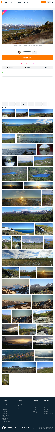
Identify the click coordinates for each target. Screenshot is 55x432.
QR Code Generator (4, 421)
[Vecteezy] (2, 2)
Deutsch (45, 409)
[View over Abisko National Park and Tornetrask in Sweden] (25, 160)
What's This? (14, 72)
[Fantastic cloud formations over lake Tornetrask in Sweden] (10, 328)
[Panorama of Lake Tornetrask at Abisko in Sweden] (19, 149)
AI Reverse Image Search (6, 415)
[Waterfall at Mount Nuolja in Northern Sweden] (10, 272)
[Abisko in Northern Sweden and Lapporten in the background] (28, 272)
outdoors (38, 103)
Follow (34, 52)
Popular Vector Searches (20, 410)
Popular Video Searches (20, 417)
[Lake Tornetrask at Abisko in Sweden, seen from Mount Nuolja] (18, 228)
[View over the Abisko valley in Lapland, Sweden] (27, 125)
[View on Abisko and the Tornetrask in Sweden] (8, 137)
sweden (5, 103)
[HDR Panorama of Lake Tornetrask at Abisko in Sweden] (35, 137)
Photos (13, 2)
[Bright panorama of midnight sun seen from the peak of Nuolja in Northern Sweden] (38, 184)
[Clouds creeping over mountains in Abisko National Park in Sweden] (42, 301)
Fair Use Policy (49, 428)
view (45, 103)
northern (31, 103)
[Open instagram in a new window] (17, 428)
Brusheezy (4, 403)
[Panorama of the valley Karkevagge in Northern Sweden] (19, 367)
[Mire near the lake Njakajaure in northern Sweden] (47, 197)
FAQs (33, 403)
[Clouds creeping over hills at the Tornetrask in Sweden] (44, 355)
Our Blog (34, 409)
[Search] (48, 6)
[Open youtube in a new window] (28, 428)
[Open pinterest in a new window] (22, 428)
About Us (34, 407)
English (45, 403)
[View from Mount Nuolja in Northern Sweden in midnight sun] (15, 285)
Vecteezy (4, 405)
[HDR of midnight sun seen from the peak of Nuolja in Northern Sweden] (45, 272)
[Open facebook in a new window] (15, 428)
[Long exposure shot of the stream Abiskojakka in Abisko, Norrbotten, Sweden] (43, 315)
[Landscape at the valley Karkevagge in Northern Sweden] (8, 113)
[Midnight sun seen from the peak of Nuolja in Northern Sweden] (12, 184)
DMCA (18, 406)
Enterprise (4, 409)
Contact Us (34, 405)
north (18, 103)
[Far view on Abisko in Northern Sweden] (43, 160)
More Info (5, 74)
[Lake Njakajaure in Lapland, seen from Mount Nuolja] (40, 173)
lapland (24, 103)
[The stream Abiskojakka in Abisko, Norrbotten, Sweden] (16, 242)
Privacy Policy (42, 428)
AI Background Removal (5, 418)
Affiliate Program (21, 408)
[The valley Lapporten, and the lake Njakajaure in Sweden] (27, 213)
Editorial (26, 2)
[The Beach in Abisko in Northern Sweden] (27, 328)
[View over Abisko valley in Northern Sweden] (41, 113)
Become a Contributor (34, 411)
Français (45, 411)
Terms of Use (35, 428)
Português (45, 407)
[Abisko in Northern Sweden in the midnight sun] (18, 355)
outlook (12, 103)
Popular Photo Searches (20, 414)
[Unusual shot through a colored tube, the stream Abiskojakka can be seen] (45, 149)
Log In (48, 2)
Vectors (6, 2)
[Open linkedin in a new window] (20, 428)
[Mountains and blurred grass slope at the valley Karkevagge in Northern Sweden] (45, 367)
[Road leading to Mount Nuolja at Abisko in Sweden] (6, 242)
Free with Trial (27, 57)
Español (45, 405)
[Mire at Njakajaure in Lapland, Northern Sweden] (32, 242)
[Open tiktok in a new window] (24, 428)
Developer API (5, 412)
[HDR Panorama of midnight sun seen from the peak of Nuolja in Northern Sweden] (21, 197)
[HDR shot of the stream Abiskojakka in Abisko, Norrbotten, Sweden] (45, 328)
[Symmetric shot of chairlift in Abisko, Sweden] (5, 378)
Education (4, 411)
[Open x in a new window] (26, 428)
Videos (19, 2)
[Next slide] (50, 103)
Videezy (4, 407)
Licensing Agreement (19, 404)
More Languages (47, 412)
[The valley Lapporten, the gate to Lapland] (41, 285)
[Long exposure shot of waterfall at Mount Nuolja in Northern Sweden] (44, 228)
